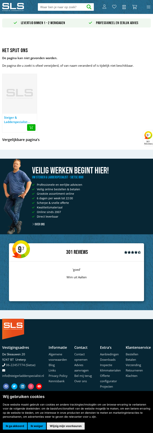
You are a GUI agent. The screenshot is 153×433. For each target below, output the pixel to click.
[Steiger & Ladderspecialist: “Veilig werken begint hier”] (19, 94)
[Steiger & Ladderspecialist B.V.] (17, 7)
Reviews (81, 252)
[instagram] (31, 381)
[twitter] (15, 381)
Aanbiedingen (109, 354)
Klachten (131, 376)
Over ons (39, 224)
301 (69, 252)
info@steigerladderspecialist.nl (23, 376)
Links (52, 370)
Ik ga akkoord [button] (15, 426)
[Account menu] (104, 7)
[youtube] (39, 381)
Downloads (108, 360)
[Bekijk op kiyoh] (132, 252)
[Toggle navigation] (148, 7)
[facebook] (6, 381)
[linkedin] (23, 381)
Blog (52, 365)
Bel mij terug (83, 376)
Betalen (131, 360)
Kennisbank (57, 381)
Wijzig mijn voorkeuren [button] (66, 426)
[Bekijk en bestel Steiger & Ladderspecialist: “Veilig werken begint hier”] (31, 127)
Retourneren (134, 370)
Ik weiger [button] (37, 426)
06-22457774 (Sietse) (20, 365)
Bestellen (132, 354)
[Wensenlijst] (114, 7)
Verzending (133, 365)
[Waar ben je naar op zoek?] (89, 7)
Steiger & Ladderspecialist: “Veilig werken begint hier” (19, 119)
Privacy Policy (58, 376)
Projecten (106, 386)
